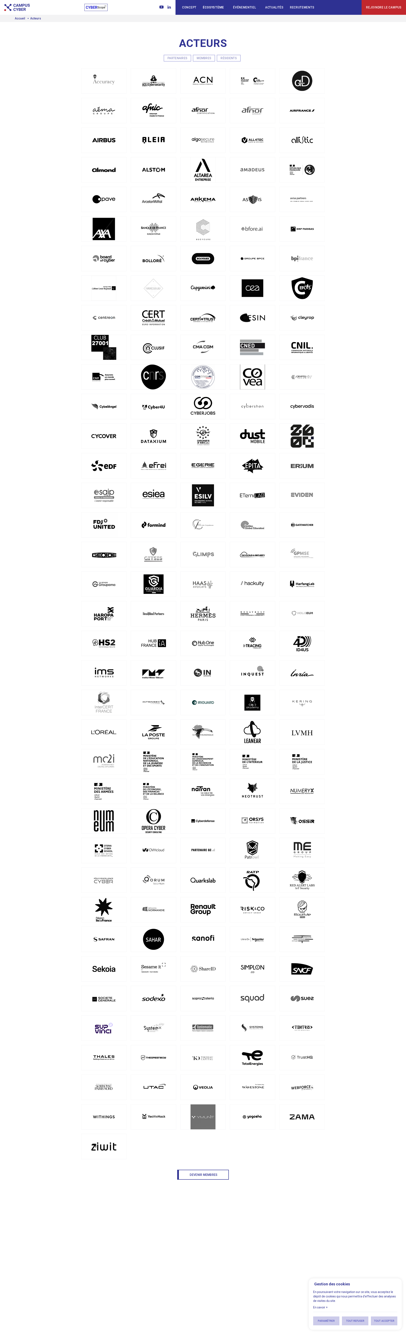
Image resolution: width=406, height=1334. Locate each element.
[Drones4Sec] (203, 436)
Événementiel (244, 7)
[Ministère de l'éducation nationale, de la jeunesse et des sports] (153, 761)
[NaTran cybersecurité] (203, 791)
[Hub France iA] (153, 643)
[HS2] (103, 643)
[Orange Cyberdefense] (203, 821)
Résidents (229, 58)
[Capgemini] (203, 288)
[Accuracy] (103, 81)
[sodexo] (153, 998)
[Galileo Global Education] (252, 525)
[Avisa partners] (302, 199)
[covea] (252, 377)
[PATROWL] (252, 850)
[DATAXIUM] (153, 436)
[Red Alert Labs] (302, 880)
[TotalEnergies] (252, 1057)
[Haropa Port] (103, 613)
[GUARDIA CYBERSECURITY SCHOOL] (153, 584)
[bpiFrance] (302, 258)
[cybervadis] (302, 406)
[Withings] (103, 1117)
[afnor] (203, 110)
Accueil (20, 18)
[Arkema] (203, 199)
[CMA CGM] (203, 347)
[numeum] (103, 821)
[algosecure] (203, 140)
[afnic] (153, 110)
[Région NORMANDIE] (153, 909)
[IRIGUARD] (203, 702)
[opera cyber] (153, 821)
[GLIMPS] (203, 554)
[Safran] (103, 939)
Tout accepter (384, 1320)
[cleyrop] (302, 317)
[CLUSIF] (153, 347)
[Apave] (103, 199)
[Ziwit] (103, 1146)
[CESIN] (252, 317)
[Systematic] (203, 1028)
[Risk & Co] (252, 909)
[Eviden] (302, 495)
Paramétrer (326, 1320)
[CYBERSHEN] (252, 406)
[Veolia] (203, 1087)
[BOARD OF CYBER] (103, 258)
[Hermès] (203, 613)
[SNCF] (302, 969)
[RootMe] (302, 909)
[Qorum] (153, 880)
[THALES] (103, 1057)
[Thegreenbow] (153, 1057)
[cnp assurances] (103, 377)
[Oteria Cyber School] (103, 850)
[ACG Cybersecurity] (153, 81)
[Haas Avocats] (203, 584)
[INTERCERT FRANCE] (103, 702)
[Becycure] (203, 229)
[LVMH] (302, 732)
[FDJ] (103, 525)
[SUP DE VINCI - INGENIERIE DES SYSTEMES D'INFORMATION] (103, 1028)
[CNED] (252, 347)
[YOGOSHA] (252, 1117)
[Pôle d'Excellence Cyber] (103, 880)
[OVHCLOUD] (153, 850)
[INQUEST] (252, 673)
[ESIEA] (153, 495)
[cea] (252, 288)
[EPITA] (252, 465)
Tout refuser (355, 1320)
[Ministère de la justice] (302, 761)
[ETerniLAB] (252, 495)
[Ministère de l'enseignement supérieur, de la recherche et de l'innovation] (203, 761)
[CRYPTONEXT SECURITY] (302, 377)
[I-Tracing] (252, 643)
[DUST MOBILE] (252, 436)
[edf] (103, 465)
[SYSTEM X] (153, 1028)
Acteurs (35, 18)
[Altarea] (203, 169)
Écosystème (213, 7)
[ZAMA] (302, 1117)
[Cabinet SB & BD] (153, 288)
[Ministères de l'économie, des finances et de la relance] (153, 791)
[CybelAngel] (103, 406)
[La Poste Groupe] (153, 732)
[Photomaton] (302, 850)
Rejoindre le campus (383, 7)
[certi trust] (203, 317)
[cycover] (103, 436)
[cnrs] (153, 377)
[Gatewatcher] (302, 525)
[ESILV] (203, 495)
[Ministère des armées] (103, 791)
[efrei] (153, 465)
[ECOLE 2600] (302, 436)
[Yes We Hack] (153, 1117)
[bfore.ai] (252, 229)
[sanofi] (203, 939)
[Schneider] (252, 939)
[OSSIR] (302, 821)
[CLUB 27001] (103, 347)
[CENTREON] (103, 317)
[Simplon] (252, 969)
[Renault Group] (203, 909)
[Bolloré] (153, 258)
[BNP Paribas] (302, 229)
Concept (189, 7)
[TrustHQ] (302, 1057)
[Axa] (103, 229)
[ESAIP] (103, 495)
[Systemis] (252, 1028)
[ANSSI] (302, 169)
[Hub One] (203, 643)
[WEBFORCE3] (302, 1087)
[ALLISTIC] (302, 140)
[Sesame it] (153, 969)
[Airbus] (103, 140)
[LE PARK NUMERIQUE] (203, 732)
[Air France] (302, 110)
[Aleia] (153, 140)
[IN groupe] (203, 673)
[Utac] (153, 1087)
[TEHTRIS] (302, 1028)
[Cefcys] (302, 288)
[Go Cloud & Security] (252, 554)
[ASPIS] (252, 199)
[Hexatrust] (252, 613)
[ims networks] (103, 673)
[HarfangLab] (302, 584)
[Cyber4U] (153, 406)
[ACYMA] (252, 81)
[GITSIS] (153, 554)
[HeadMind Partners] (153, 613)
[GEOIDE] (103, 554)
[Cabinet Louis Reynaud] (103, 288)
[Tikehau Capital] (203, 1057)
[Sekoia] (103, 969)
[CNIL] (302, 347)
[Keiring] (302, 702)
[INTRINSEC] (153, 702)
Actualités (274, 7)
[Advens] (302, 81)
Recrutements (302, 7)
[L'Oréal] (103, 732)
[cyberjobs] (203, 406)
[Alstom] (153, 169)
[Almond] (103, 169)
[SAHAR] (153, 939)
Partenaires (177, 58)
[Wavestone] (252, 1087)
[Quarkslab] (203, 880)
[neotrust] (252, 791)
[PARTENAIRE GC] (203, 850)
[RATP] (252, 880)
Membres (204, 58)
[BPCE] (252, 258)
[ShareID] (203, 969)
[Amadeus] (252, 169)
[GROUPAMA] (103, 584)
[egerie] (203, 465)
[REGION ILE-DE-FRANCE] (103, 909)
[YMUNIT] (203, 1117)
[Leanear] (252, 732)
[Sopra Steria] (203, 998)
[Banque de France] (153, 229)
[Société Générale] (103, 998)
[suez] (302, 998)
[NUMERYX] (302, 791)
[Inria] (302, 673)
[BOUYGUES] (203, 258)
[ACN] (203, 81)
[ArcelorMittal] (153, 199)
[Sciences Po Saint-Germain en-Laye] (302, 939)
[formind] (153, 525)
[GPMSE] (302, 554)
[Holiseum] (302, 613)
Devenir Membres (203, 1174)
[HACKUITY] (252, 584)
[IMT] (153, 673)
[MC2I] (103, 761)
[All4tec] (252, 140)
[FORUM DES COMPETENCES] (203, 525)
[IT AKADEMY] (252, 702)
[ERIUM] (302, 465)
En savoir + (320, 1307)
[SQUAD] (252, 998)
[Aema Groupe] (103, 110)
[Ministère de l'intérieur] (252, 761)
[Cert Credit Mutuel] (153, 317)
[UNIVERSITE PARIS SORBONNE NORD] (103, 1087)
